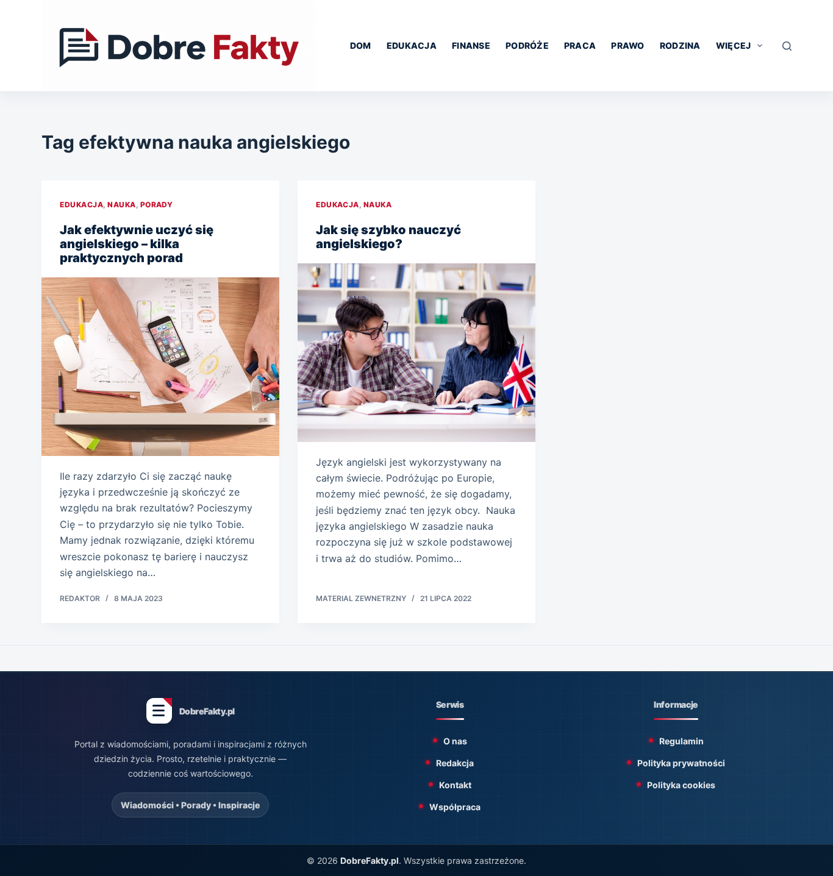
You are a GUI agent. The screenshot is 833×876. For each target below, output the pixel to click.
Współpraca (455, 807)
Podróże (527, 45)
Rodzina (680, 45)
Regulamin (681, 741)
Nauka (121, 204)
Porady (156, 204)
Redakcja (455, 763)
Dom (360, 45)
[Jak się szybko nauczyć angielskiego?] (416, 352)
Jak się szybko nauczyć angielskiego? (388, 237)
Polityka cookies (681, 785)
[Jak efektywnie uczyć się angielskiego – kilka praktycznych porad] (160, 366)
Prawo (627, 45)
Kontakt (455, 785)
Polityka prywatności (681, 763)
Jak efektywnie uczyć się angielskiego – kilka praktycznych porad (136, 244)
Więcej (733, 45)
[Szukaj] (787, 46)
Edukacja (412, 45)
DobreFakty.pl (369, 860)
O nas (455, 741)
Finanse (471, 45)
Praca (580, 45)
